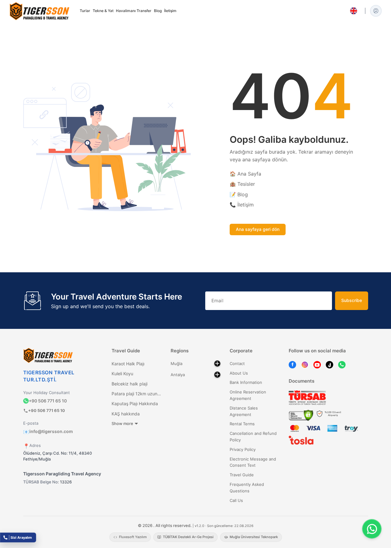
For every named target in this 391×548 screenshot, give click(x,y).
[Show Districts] (217, 363)
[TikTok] (329, 364)
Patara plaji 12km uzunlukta (136, 393)
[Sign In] (376, 11)
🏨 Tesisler (242, 184)
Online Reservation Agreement (248, 395)
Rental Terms (242, 423)
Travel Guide (242, 474)
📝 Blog (239, 194)
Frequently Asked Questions (247, 487)
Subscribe (351, 300)
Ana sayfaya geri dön (257, 229)
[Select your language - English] (353, 11)
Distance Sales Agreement (244, 411)
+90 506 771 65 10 (48, 400)
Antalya (178, 374)
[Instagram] (304, 364)
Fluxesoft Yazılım (133, 537)
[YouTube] (317, 364)
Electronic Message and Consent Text (253, 462)
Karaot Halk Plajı (128, 363)
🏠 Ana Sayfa (245, 174)
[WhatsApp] (342, 364)
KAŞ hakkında (126, 413)
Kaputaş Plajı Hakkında (135, 403)
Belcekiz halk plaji (129, 383)
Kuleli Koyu (122, 373)
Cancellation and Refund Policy (253, 436)
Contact (237, 363)
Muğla (176, 363)
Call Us (236, 500)
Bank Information (246, 382)
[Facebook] (292, 364)
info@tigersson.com (48, 431)
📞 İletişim (242, 205)
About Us (239, 373)
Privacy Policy (243, 449)
